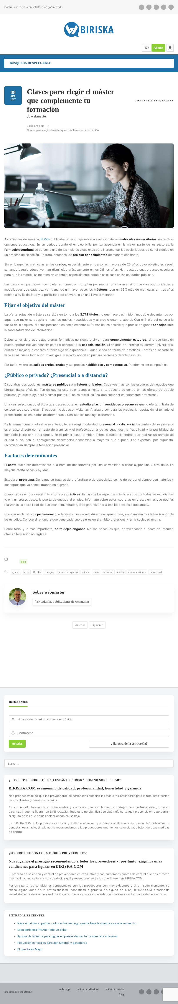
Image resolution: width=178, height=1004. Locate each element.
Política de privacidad (88, 989)
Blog (23, 561)
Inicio (41, 125)
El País (45, 239)
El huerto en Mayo (29, 949)
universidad (156, 572)
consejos (49, 572)
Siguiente (97, 624)
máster (120, 572)
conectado (49, 661)
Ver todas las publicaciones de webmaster (62, 601)
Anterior (80, 624)
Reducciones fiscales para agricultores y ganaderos (52, 942)
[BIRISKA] (89, 29)
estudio (85, 572)
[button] (170, 48)
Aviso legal (65, 989)
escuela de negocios (68, 572)
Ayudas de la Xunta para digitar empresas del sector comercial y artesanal (67, 936)
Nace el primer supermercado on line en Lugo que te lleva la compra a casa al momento (76, 923)
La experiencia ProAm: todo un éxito (42, 929)
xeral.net (28, 991)
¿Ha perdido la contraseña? (129, 743)
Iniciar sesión (18, 701)
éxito (96, 572)
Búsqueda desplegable (30, 63)
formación (108, 572)
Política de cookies (114, 989)
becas (26, 572)
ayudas (15, 572)
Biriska (37, 572)
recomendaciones (137, 572)
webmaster (39, 116)
